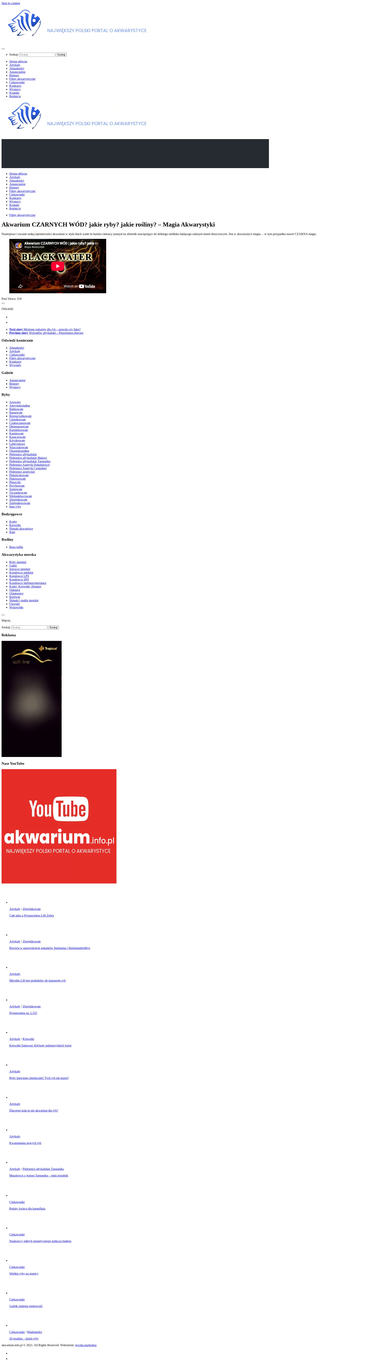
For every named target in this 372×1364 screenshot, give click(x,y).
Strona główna (18, 61)
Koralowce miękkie (21, 572)
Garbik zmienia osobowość (26, 1306)
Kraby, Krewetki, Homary (25, 586)
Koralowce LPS (19, 576)
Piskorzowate (17, 478)
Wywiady (15, 365)
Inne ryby (15, 506)
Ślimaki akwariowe (21, 528)
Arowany (15, 402)
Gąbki (13, 565)
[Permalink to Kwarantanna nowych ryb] (17, 1129)
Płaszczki (15, 482)
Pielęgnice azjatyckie (22, 471)
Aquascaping (17, 72)
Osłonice (14, 590)
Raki (12, 532)
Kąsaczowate (17, 437)
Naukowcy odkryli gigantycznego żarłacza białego (40, 1241)
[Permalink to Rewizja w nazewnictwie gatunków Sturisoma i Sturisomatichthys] (17, 934)
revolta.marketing (85, 1345)
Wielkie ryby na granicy (24, 1273)
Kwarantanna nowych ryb (25, 1143)
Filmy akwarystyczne (22, 78)
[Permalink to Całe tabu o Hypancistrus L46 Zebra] (17, 902)
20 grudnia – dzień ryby (24, 1338)
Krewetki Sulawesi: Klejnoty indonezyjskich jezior (40, 1045)
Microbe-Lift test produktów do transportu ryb (37, 980)
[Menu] (3, 48)
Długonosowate (19, 426)
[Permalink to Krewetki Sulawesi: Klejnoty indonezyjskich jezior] (17, 1032)
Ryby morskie (17, 562)
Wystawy (15, 89)
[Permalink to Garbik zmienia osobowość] (17, 1293)
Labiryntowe (17, 444)
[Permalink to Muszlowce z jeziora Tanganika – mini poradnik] (17, 1162)
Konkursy (15, 85)
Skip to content (11, 3)
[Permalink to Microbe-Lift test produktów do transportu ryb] (17, 967)
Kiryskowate (17, 440)
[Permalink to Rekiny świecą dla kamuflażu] (17, 1195)
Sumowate (15, 489)
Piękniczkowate (19, 475)
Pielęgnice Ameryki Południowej (29, 464)
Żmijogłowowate (19, 503)
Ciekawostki (17, 82)
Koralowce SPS (19, 579)
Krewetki (15, 525)
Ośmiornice (16, 593)
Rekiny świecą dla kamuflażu (27, 1208)
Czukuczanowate (19, 423)
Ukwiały (14, 603)
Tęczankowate (18, 492)
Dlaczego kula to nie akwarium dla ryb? (33, 1110)
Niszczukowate (18, 447)
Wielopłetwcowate (20, 496)
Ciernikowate (17, 419)
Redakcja (15, 96)
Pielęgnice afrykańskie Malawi (28, 457)
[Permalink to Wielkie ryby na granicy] (17, 1260)
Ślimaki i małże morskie (24, 600)
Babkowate (16, 409)
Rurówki (14, 597)
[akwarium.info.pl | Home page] (79, 41)
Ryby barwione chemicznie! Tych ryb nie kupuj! (39, 1078)
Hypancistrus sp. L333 (23, 1013)
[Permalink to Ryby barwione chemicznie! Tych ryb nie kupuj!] (17, 1064)
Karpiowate (16, 433)
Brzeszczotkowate (20, 416)
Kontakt (14, 92)
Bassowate (15, 412)
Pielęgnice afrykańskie (23, 454)
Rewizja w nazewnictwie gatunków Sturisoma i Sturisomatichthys (49, 948)
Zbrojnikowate (18, 499)
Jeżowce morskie (19, 569)
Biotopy (14, 75)
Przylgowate (17, 485)
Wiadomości (34, 1332)
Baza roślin (16, 547)
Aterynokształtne (19, 405)
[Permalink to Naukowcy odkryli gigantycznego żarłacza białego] (17, 1228)
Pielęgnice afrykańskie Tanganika (29, 461)
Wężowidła (16, 607)
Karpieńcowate (18, 430)
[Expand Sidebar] (3, 303)
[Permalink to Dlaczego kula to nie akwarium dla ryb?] (17, 1097)
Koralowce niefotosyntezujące (27, 583)
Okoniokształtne (19, 450)
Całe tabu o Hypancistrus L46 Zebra (31, 915)
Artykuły (14, 65)
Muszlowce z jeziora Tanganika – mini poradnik (38, 1175)
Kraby (13, 521)
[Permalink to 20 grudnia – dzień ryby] (17, 1325)
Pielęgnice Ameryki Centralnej (28, 468)
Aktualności (16, 68)
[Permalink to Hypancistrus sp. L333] (17, 999)
